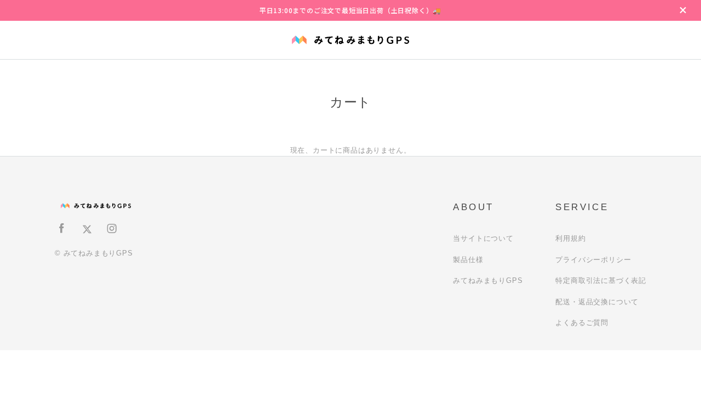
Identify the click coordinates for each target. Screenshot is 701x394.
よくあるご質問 (581, 322)
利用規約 (570, 238)
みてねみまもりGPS (487, 280)
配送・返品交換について (597, 302)
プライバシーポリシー (593, 260)
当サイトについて (483, 238)
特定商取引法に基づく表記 (600, 280)
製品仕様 (468, 260)
